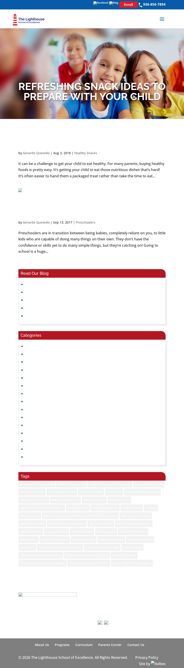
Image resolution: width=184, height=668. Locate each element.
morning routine (56, 531)
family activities (119, 500)
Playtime (32, 433)
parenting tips (106, 531)
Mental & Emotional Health (48, 417)
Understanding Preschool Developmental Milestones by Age (76, 284)
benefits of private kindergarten (109, 484)
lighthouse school (100, 523)
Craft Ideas (34, 354)
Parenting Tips (37, 425)
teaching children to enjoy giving (87, 555)
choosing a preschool (61, 492)
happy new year (78, 508)
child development (32, 492)
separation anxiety (111, 539)
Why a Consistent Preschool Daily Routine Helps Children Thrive (79, 315)
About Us (42, 645)
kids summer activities (135, 516)
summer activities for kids (102, 547)
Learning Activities (40, 409)
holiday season (29, 516)
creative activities (91, 492)
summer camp (132, 547)
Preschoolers (85, 222)
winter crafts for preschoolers (132, 563)
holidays (151, 508)
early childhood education (142, 492)
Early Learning (37, 369)
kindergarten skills (32, 523)
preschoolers (28, 539)
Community (35, 346)
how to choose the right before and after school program (80, 516)
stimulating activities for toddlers (60, 547)
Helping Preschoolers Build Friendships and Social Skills (72, 299)
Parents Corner (110, 645)
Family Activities (38, 377)
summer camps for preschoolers (40, 555)
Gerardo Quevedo (36, 153)
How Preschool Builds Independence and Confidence (70, 307)
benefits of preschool (71, 484)
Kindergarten (36, 401)
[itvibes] (158, 663)
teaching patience (124, 555)
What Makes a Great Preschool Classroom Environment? (73, 292)
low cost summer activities (134, 523)
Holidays (32, 393)
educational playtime (65, 500)
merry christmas (30, 531)
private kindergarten (54, 539)
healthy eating (131, 508)
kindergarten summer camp (67, 523)
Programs (62, 645)
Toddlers (32, 456)
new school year (82, 531)
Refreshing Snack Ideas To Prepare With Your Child (75, 139)
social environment (140, 539)
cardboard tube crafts (149, 484)
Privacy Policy (146, 657)
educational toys (94, 500)
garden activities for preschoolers (41, 508)
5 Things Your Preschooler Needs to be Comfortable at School (90, 209)
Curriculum (114, 492)
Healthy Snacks (85, 153)
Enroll (128, 4)
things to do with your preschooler (42, 563)
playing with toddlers (133, 531)
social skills (27, 547)
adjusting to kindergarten (36, 484)
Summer (32, 448)
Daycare (32, 361)
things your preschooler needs (88, 563)
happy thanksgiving (105, 508)
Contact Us (135, 645)
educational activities (34, 500)
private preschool (83, 539)
